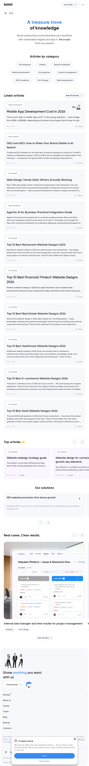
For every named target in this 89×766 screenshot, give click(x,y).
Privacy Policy (44, 761)
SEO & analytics (22, 80)
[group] (27, 463)
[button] (75, 739)
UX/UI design (43, 80)
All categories (25, 64)
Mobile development (21, 72)
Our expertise (44, 72)
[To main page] (8, 5)
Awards (42, 64)
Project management (67, 72)
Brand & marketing (62, 64)
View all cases (43, 638)
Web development (65, 80)
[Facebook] (6, 752)
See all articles (72, 95)
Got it (44, 756)
